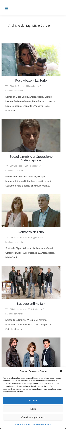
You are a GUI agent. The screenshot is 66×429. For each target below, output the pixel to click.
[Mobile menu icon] (6, 7)
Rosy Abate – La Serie (31, 80)
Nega (33, 408)
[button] (61, 371)
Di (16, 86)
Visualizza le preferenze (33, 417)
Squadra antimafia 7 (31, 303)
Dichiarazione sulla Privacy (39, 424)
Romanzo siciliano (31, 232)
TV (6, 86)
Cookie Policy (21, 424)
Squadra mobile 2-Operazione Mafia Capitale (31, 158)
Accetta (33, 400)
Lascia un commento (14, 91)
